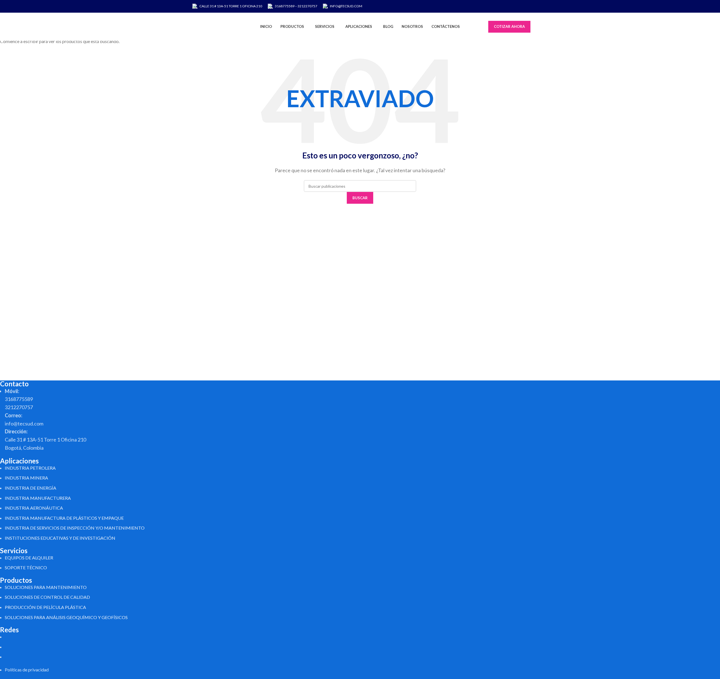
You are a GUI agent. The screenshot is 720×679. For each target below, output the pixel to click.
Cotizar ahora (509, 26)
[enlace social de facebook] (505, 6)
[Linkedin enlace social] (526, 6)
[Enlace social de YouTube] (519, 6)
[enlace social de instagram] (512, 6)
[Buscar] (485, 26)
